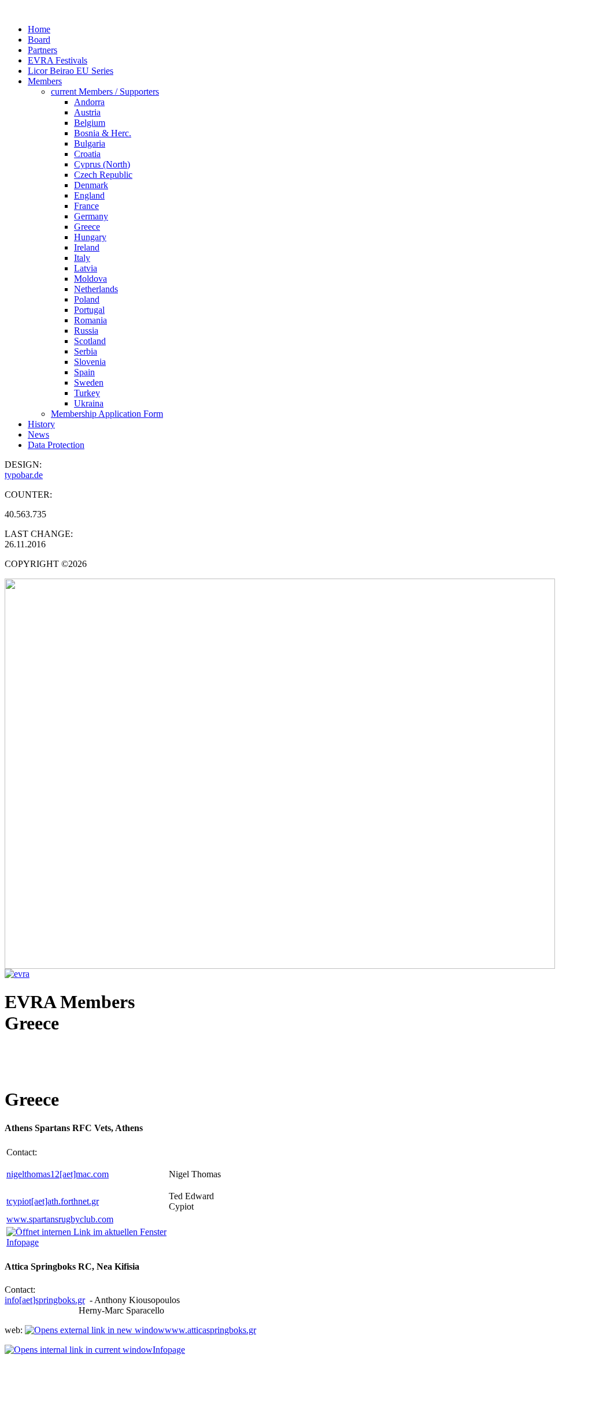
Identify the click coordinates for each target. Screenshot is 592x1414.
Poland (86, 299)
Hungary (90, 237)
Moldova (90, 278)
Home (39, 29)
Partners (42, 50)
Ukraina (88, 403)
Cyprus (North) (102, 164)
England (89, 195)
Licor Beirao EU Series (70, 71)
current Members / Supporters (105, 91)
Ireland (86, 247)
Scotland (90, 341)
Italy (82, 258)
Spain (84, 372)
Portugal (89, 310)
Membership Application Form (107, 414)
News (38, 434)
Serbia (85, 351)
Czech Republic (103, 175)
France (86, 206)
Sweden (88, 382)
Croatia (87, 154)
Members (45, 81)
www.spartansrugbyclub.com (59, 1219)
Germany (91, 216)
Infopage (169, 1350)
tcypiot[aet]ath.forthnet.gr (52, 1201)
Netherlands (96, 289)
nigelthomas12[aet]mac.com (57, 1174)
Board (39, 39)
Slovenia (90, 362)
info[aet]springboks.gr (45, 1300)
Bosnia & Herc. (102, 133)
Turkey (87, 393)
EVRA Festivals (57, 60)
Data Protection (56, 445)
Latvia (85, 268)
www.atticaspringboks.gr (210, 1330)
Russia (86, 330)
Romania (90, 320)
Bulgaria (89, 143)
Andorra (89, 102)
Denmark (91, 185)
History (41, 424)
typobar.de (24, 475)
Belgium (89, 123)
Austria (87, 112)
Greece (87, 227)
